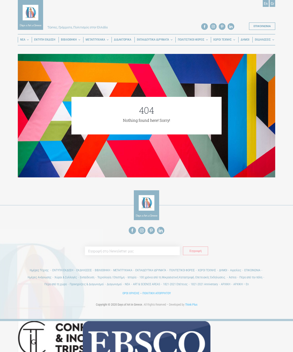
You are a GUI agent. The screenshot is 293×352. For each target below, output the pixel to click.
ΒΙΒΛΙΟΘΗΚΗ (102, 270)
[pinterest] (222, 26)
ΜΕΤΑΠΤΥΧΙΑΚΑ (122, 270)
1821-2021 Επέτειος (175, 284)
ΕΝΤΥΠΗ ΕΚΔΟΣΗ (62, 270)
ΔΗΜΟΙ (223, 270)
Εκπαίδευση (87, 277)
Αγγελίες (235, 270)
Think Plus (191, 304)
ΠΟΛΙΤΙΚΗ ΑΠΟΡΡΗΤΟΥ (156, 293)
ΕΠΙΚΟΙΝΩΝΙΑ (252, 270)
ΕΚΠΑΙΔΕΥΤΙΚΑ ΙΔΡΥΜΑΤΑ (150, 270)
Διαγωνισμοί (114, 284)
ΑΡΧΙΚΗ (225, 284)
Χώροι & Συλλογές (65, 277)
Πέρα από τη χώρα (55, 284)
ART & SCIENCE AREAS (146, 284)
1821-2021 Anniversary (204, 284)
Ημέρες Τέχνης (39, 270)
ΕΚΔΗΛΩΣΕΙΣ (84, 270)
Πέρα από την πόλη (250, 277)
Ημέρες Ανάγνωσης (39, 277)
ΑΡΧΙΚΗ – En (241, 284)
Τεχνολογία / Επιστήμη (111, 277)
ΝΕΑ (127, 284)
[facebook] (204, 26)
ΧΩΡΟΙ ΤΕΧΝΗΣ (207, 270)
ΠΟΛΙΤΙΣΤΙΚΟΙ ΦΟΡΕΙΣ (182, 270)
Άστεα (232, 277)
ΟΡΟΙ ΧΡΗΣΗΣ (130, 293)
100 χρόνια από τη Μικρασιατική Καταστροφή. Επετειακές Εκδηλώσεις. (182, 277)
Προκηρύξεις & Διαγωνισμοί (87, 284)
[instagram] (213, 26)
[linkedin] (231, 26)
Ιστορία (132, 277)
